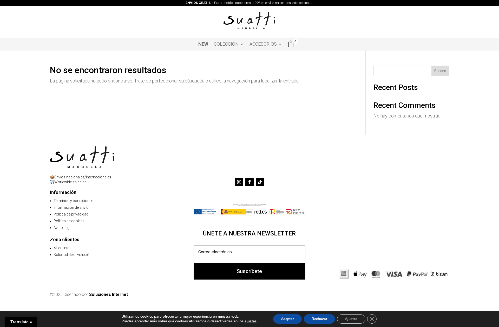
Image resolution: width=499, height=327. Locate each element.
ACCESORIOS (263, 44)
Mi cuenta (61, 248)
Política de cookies (69, 221)
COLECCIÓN (226, 44)
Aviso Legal (63, 228)
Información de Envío (71, 207)
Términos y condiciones (73, 201)
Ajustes (351, 318)
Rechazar (319, 318)
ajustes (251, 321)
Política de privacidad (71, 214)
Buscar (440, 71)
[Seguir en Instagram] (239, 182)
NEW (203, 44)
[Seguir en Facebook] (249, 182)
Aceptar (287, 318)
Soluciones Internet (108, 294)
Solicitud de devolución (72, 255)
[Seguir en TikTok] (260, 182)
